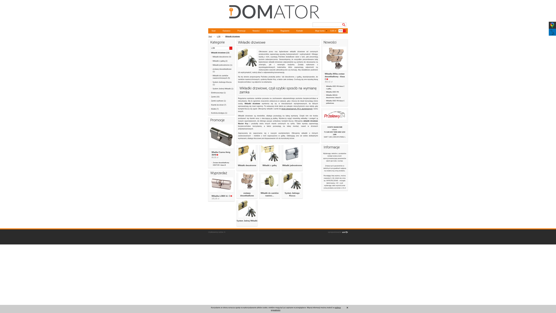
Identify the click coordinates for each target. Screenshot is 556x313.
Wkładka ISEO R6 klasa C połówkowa (335, 102)
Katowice (226, 31)
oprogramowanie (334, 232)
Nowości (256, 31)
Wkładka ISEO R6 (332, 92)
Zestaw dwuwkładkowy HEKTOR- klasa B (221, 164)
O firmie (270, 31)
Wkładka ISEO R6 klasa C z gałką (335, 87)
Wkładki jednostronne (292, 165)
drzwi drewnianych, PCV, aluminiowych (296, 109)
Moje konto (319, 31)
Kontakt (299, 31)
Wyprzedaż (218, 173)
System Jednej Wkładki (247, 221)
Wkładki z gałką (270, 165)
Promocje (241, 31)
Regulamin (284, 31)
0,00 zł (333, 31)
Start (214, 31)
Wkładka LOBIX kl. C (221, 196)
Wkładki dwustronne (247, 165)
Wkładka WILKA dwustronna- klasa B (333, 96)
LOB (218, 37)
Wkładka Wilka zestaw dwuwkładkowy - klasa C (335, 76)
